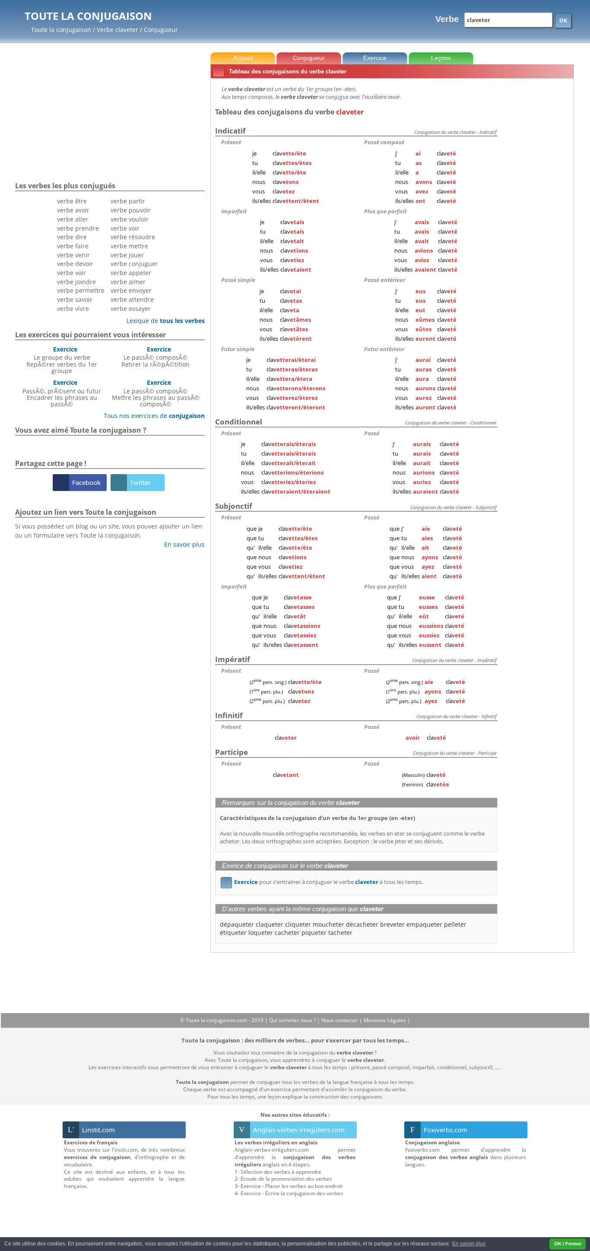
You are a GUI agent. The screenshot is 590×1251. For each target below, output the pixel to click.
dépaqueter (237, 924)
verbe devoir (75, 264)
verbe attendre (132, 299)
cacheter (287, 932)
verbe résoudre (133, 237)
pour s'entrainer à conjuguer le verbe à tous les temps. (323, 882)
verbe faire (73, 246)
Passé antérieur (384, 280)
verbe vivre (73, 308)
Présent (231, 142)
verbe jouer (127, 255)
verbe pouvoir (131, 210)
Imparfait (234, 211)
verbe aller (72, 219)
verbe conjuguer (134, 264)
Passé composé (384, 142)
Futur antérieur (384, 349)
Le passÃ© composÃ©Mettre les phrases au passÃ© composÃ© (156, 393)
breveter (392, 924)
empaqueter (424, 924)
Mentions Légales (385, 1020)
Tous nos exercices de (151, 416)
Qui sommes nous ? (293, 1020)
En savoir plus (181, 544)
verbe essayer (131, 308)
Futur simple (237, 349)
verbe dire (72, 237)
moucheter (328, 924)
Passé (371, 433)
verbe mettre (129, 246)
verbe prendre (78, 228)
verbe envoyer (131, 290)
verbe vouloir (130, 219)
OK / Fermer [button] (567, 1243)
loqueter (260, 932)
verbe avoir (73, 210)
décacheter (362, 924)
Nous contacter (340, 1020)
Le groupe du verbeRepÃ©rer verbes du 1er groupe (61, 360)
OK (563, 20)
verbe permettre (81, 290)
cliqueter (298, 924)
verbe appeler (131, 273)
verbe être (72, 201)
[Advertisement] (537, 211)
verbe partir (128, 201)
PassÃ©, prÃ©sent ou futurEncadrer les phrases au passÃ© (61, 393)
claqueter (269, 924)
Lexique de (162, 321)
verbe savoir (74, 299)
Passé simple (238, 280)
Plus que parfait (385, 211)
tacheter (340, 932)
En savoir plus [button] (468, 1244)
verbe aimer (128, 282)
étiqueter (233, 932)
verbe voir (71, 273)
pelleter (455, 924)
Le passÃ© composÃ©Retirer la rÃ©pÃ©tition (155, 356)
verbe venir (73, 255)
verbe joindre (76, 282)
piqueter (314, 932)
